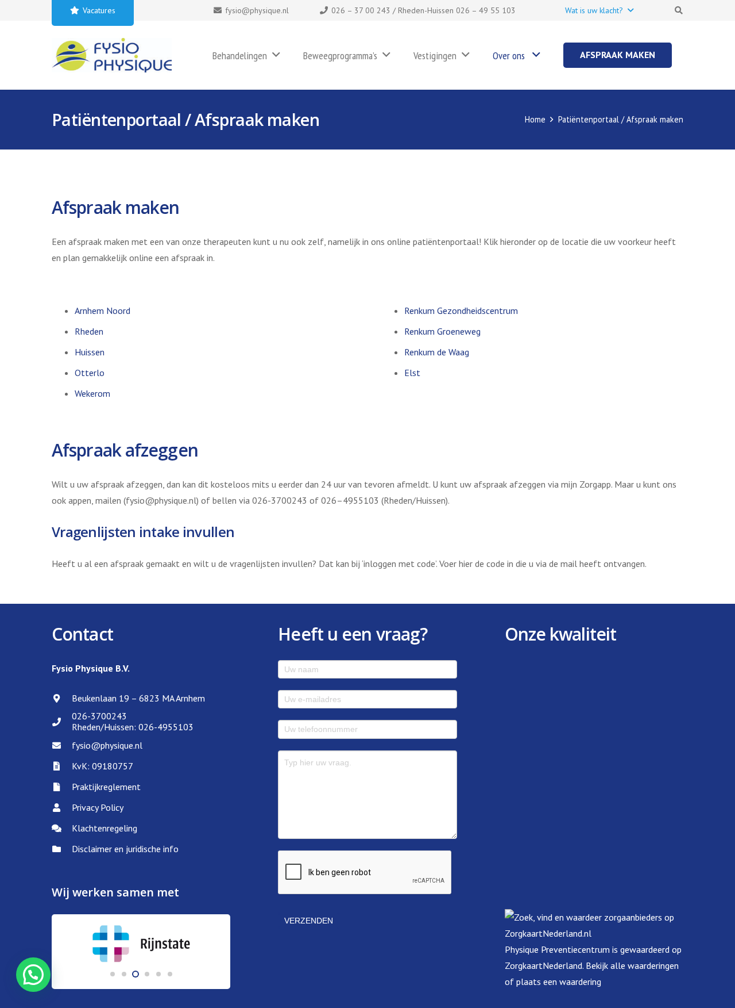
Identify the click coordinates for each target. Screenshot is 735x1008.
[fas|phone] (62, 722)
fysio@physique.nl (107, 745)
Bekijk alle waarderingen (632, 965)
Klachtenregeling (104, 828)
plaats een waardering (558, 981)
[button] (599, 10)
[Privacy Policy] (62, 807)
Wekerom (92, 393)
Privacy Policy (97, 807)
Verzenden (308, 920)
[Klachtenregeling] (62, 828)
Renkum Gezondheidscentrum (461, 310)
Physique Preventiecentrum (557, 949)
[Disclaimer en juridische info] (62, 849)
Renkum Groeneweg (442, 331)
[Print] (112, 55)
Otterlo (90, 372)
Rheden (89, 331)
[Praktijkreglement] (62, 787)
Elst (412, 372)
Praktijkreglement (106, 786)
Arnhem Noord (102, 310)
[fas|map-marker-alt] (62, 698)
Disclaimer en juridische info (125, 848)
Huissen (90, 352)
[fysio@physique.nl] (62, 745)
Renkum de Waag (436, 352)
